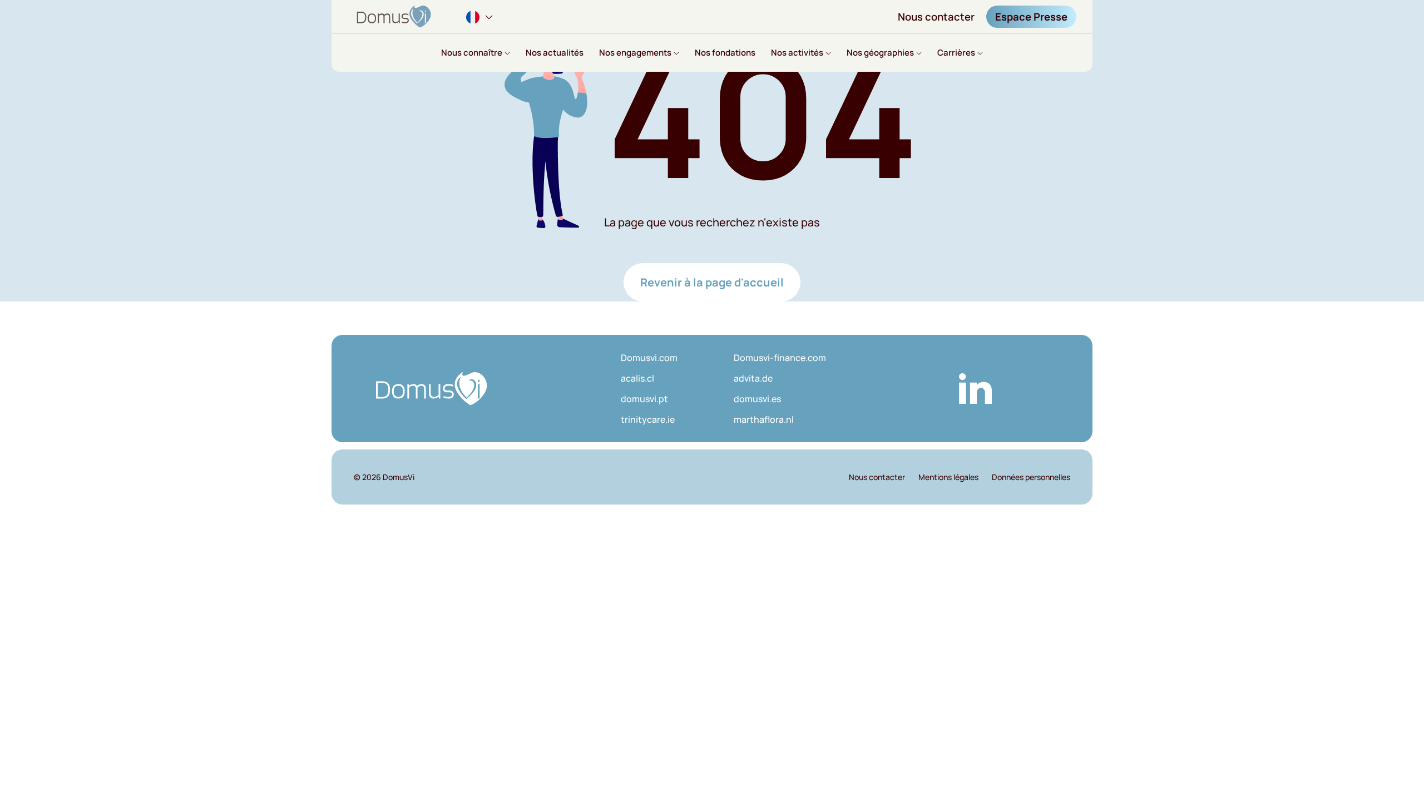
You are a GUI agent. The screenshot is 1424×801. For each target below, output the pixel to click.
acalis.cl (637, 378)
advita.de (753, 378)
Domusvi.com (649, 358)
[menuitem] (481, 16)
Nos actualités (555, 52)
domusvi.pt (644, 399)
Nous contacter (936, 16)
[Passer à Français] (481, 16)
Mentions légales (948, 477)
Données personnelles (1031, 477)
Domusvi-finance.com (780, 358)
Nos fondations (725, 52)
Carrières (956, 52)
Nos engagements (635, 52)
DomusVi (398, 477)
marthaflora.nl (764, 419)
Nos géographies (880, 52)
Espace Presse (1031, 16)
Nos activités (797, 52)
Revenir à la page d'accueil (712, 282)
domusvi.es (757, 399)
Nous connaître (471, 52)
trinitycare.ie (648, 419)
